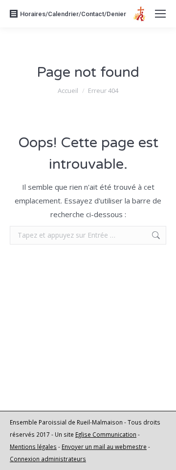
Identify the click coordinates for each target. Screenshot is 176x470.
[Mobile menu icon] (160, 14)
